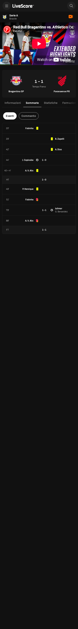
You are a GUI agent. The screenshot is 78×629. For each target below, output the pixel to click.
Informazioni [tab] (13, 103)
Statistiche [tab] (50, 103)
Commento (28, 116)
